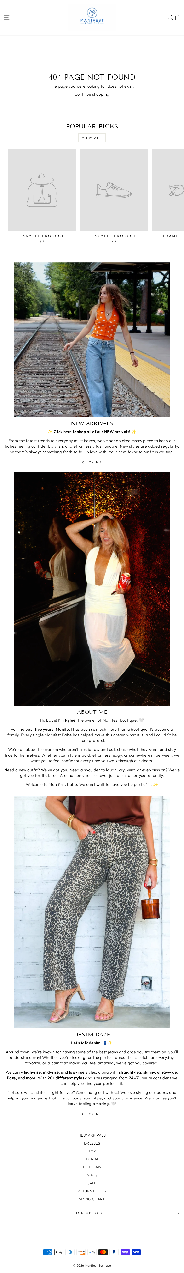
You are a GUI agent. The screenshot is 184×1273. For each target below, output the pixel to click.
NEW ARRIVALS (92, 1135)
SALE (92, 1183)
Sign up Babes (91, 1213)
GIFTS (92, 1175)
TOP (92, 1151)
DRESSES (92, 1143)
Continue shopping (92, 94)
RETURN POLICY (92, 1191)
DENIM (92, 1159)
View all (92, 137)
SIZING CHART (92, 1199)
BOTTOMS (92, 1167)
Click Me (92, 462)
